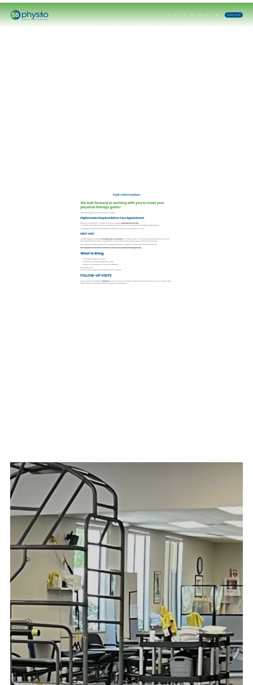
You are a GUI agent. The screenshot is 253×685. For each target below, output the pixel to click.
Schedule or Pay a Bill (233, 15)
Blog (200, 15)
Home (168, 15)
